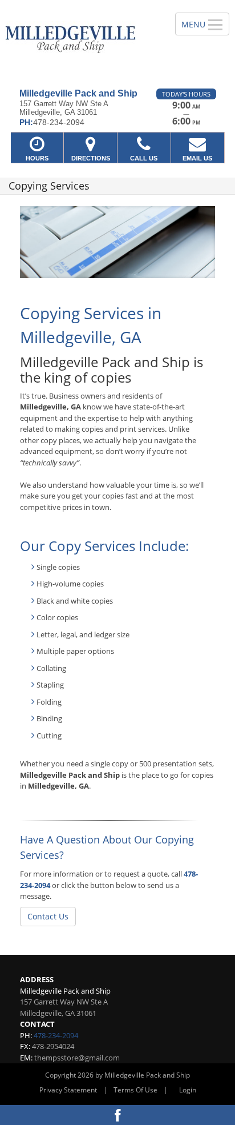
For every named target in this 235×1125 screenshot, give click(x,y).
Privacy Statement (68, 1090)
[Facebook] (117, 1115)
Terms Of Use (135, 1090)
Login (187, 1090)
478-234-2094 (56, 1035)
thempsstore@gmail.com (77, 1057)
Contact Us (47, 916)
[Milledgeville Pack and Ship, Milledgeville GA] (81, 40)
